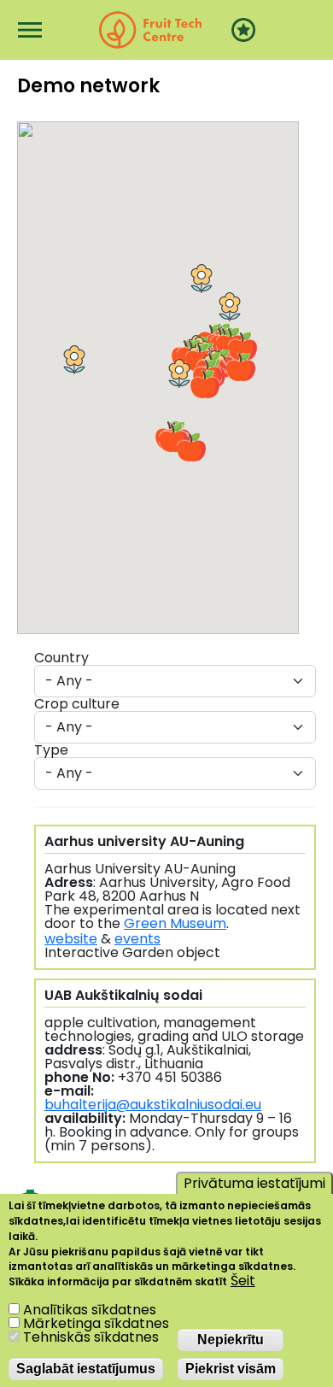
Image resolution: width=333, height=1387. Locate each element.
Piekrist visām (230, 1368)
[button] (201, 278)
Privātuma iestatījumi (254, 1183)
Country (61, 658)
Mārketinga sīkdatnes (96, 1323)
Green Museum (175, 923)
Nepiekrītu (230, 1339)
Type (51, 750)
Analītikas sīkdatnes (89, 1309)
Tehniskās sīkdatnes (91, 1337)
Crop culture (77, 704)
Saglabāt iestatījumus (85, 1368)
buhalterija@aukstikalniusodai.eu (152, 1104)
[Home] (150, 30)
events (137, 939)
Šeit (243, 1281)
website (70, 939)
